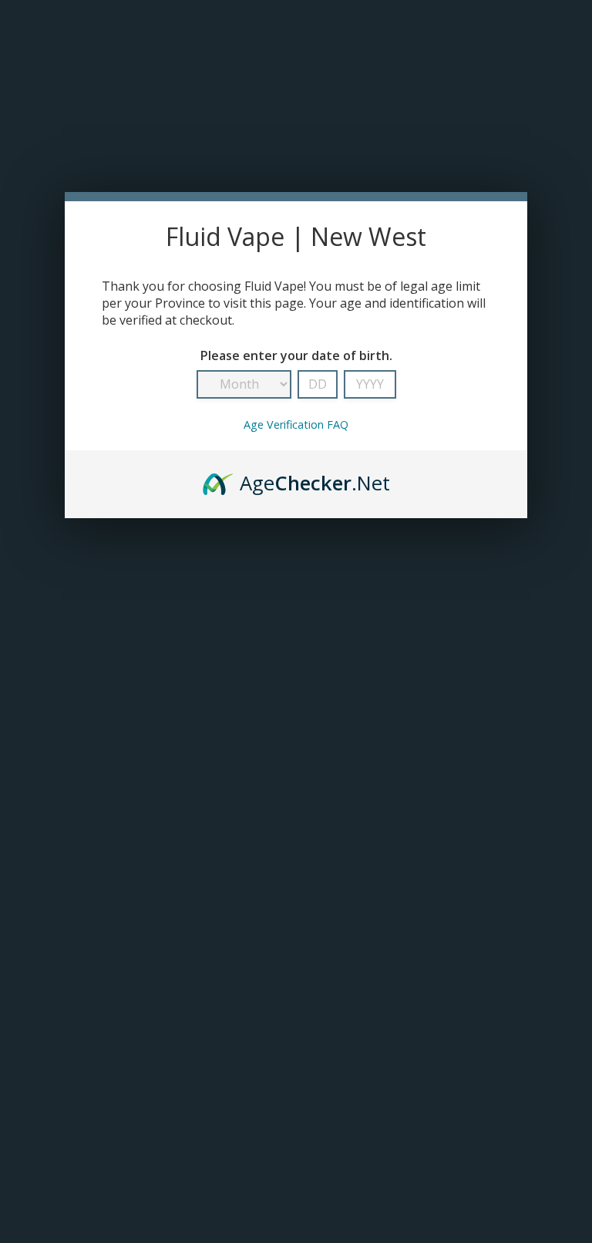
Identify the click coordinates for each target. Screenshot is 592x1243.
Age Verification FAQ (296, 424)
